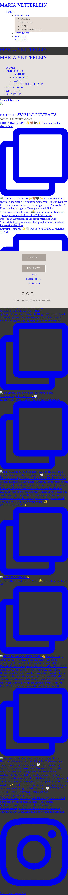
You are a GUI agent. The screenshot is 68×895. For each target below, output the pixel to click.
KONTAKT (21, 39)
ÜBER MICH (22, 33)
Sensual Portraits (9, 100)
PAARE (24, 26)
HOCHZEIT (26, 22)
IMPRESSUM (34, 283)
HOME (10, 12)
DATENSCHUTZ (33, 279)
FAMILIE (25, 19)
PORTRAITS (8, 115)
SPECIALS (21, 36)
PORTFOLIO (22, 15)
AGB (34, 275)
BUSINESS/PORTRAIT (32, 30)
